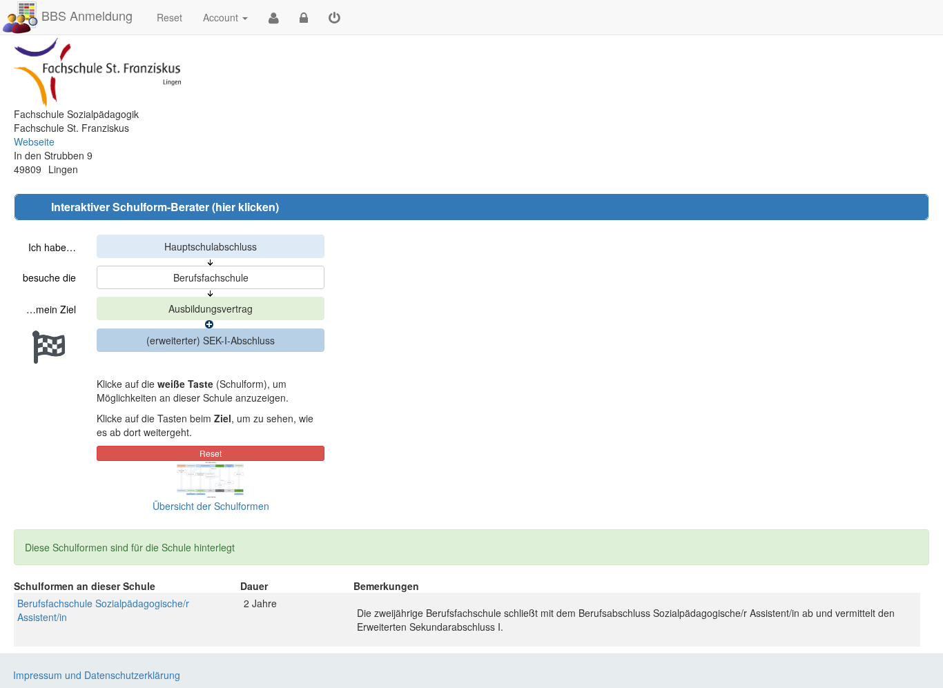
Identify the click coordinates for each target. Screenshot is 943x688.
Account (220, 17)
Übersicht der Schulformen (211, 506)
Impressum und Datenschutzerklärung (96, 675)
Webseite (34, 141)
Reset (169, 17)
